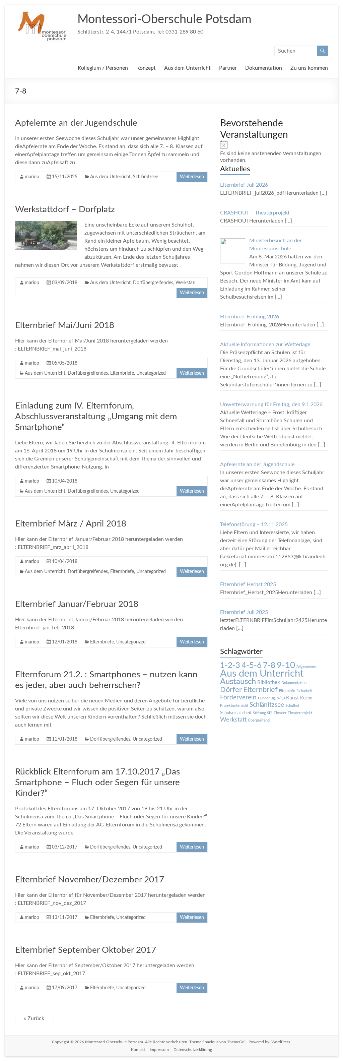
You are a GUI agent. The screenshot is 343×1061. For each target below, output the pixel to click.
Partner (228, 68)
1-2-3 (230, 666)
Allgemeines (306, 667)
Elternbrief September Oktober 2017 (85, 950)
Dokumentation (263, 68)
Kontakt (138, 1050)
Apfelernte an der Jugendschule (76, 123)
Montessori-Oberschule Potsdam (164, 19)
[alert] (274, 152)
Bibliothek (268, 682)
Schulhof (292, 705)
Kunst (292, 697)
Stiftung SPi (262, 713)
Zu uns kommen (309, 68)
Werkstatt (186, 282)
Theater (280, 713)
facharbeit (304, 691)
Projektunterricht (234, 705)
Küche (306, 698)
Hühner (264, 698)
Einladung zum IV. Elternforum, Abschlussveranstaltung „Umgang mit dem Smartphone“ (96, 416)
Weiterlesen (192, 177)
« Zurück (34, 1018)
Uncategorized (151, 373)
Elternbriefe (122, 373)
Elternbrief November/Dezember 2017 (89, 879)
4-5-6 (252, 666)
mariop (32, 177)
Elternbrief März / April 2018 (70, 523)
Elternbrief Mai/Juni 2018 (64, 325)
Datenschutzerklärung (193, 1050)
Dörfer (231, 689)
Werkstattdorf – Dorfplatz (65, 209)
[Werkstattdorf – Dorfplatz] (46, 224)
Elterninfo (287, 691)
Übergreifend (259, 720)
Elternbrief (260, 689)
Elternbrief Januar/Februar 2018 (76, 604)
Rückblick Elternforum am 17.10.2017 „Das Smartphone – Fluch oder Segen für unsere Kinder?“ (97, 782)
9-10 (286, 665)
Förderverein (238, 697)
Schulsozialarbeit (236, 712)
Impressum (159, 1050)
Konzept (146, 68)
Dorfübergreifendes (153, 282)
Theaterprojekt (300, 713)
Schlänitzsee (145, 177)
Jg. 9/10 (278, 698)
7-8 (269, 666)
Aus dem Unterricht (187, 68)
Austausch (238, 682)
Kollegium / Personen (103, 68)
